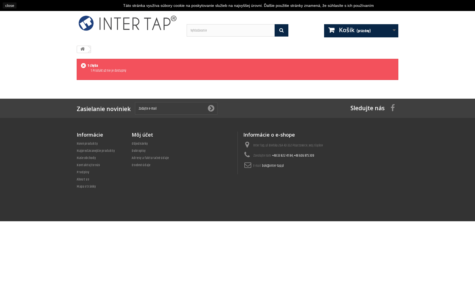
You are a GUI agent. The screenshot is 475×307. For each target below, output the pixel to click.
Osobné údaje (141, 165)
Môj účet (142, 134)
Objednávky (140, 143)
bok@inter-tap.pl (273, 165)
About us (83, 179)
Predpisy (83, 172)
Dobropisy (139, 151)
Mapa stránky (86, 186)
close (9, 5)
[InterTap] (127, 23)
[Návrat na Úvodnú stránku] (82, 49)
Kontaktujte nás (88, 165)
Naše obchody (86, 158)
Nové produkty (87, 143)
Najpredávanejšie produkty (96, 151)
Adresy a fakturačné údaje (150, 158)
